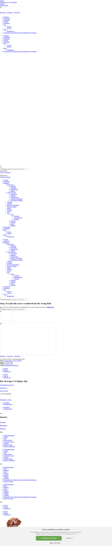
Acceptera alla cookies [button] (48, 538)
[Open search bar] (1, 167)
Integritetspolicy (8, 404)
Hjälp (5, 29)
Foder (12, 214)
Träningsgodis (14, 197)
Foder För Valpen (8, 481)
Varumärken (7, 18)
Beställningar (3, 425)
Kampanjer (7, 20)
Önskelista (3, 422)
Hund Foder (10, 185)
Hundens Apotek (11, 207)
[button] (56, 543)
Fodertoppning (18, 218)
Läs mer (74, 534)
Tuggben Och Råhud (16, 199)
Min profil (3, 428)
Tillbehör (9, 202)
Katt (8, 213)
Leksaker (9, 203)
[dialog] (56, 536)
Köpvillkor (7, 403)
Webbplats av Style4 (5, 400)
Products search (6, 169)
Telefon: (2, 4)
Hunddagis (7, 23)
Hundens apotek (8, 445)
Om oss (9, 26)
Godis (12, 224)
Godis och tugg (8, 440)
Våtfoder (16, 219)
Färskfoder (13, 188)
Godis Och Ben (11, 192)
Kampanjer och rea (9, 442)
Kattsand (12, 221)
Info (5, 25)
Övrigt (9, 211)
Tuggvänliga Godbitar (16, 200)
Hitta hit (9, 28)
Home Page (50, 307)
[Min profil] (0, 427)
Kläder (9, 208)
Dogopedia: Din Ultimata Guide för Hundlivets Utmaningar (20, 33)
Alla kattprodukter (9, 467)
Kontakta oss (10, 31)
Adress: (2, 0)
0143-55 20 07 (4, 5)
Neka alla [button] (69, 538)
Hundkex (13, 196)
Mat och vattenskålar (9, 446)
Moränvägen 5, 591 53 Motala (8, 2)
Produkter (6, 17)
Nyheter (6, 22)
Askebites (6, 478)
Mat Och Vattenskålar (13, 205)
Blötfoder (6, 470)
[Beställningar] (0, 424)
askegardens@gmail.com (11, 365)
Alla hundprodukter (9, 435)
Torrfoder (13, 186)
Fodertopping (14, 189)
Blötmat (12, 191)
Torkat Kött (13, 194)
